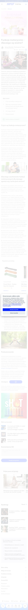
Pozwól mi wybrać (7, 306)
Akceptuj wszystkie (14, 309)
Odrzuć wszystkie (14, 313)
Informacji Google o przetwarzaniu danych (12, 305)
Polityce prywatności (16, 303)
